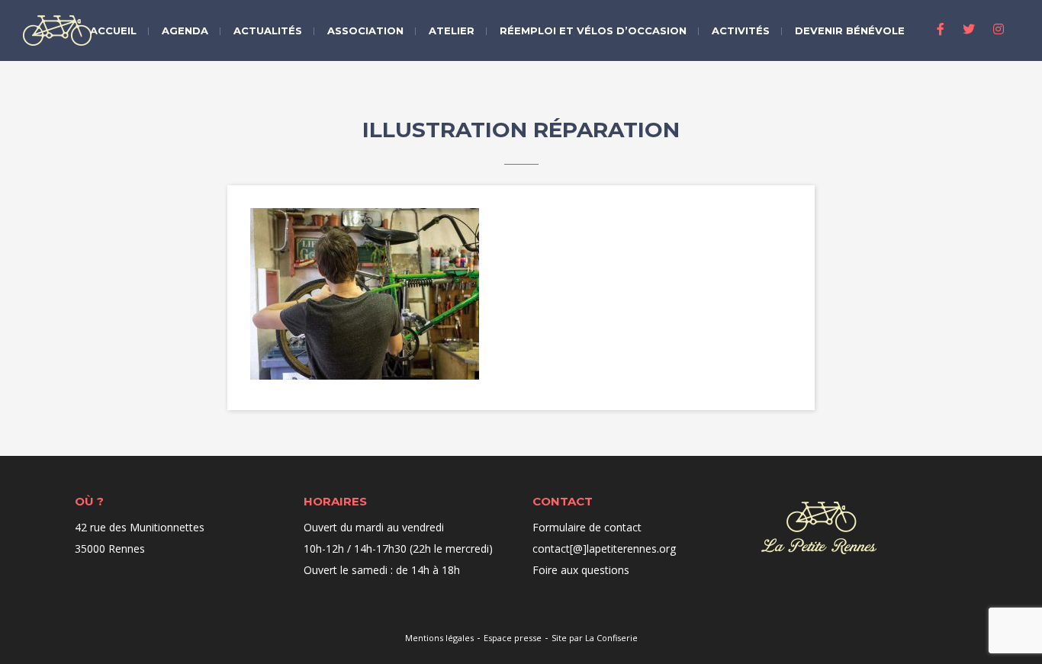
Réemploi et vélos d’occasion (593, 30)
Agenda (185, 30)
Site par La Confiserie (595, 637)
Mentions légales (439, 637)
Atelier (451, 30)
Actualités (267, 30)
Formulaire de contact (587, 527)
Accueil (113, 30)
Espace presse (513, 637)
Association (365, 30)
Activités (741, 30)
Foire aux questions (580, 570)
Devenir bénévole (850, 30)
